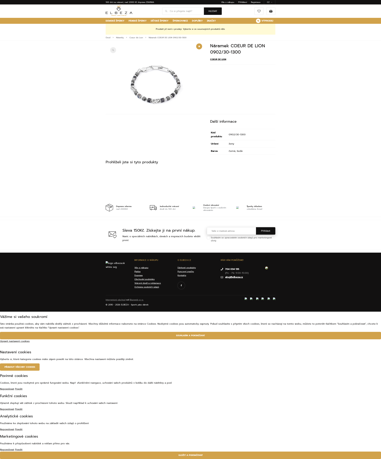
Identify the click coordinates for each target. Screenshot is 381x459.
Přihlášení (242, 2)
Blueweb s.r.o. (137, 299)
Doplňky (197, 20)
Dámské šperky (115, 20)
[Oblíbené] (258, 11)
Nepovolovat (7, 389)
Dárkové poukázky (187, 267)
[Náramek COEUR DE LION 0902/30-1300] (155, 85)
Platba (137, 271)
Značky (211, 20)
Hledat (213, 11)
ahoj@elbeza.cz (234, 277)
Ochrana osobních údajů (229, 240)
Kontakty (182, 275)
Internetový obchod (115, 299)
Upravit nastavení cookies (15, 341)
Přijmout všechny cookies (19, 367)
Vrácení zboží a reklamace (147, 283)
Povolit (18, 389)
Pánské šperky (138, 20)
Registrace (255, 2)
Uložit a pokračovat (190, 455)
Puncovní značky (186, 271)
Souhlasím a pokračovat (190, 335)
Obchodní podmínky (144, 279)
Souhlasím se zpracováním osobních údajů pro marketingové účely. (241, 239)
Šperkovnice (180, 20)
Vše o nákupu (227, 2)
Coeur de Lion (218, 59)
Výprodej (265, 21)
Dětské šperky (159, 20)
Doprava (138, 275)
